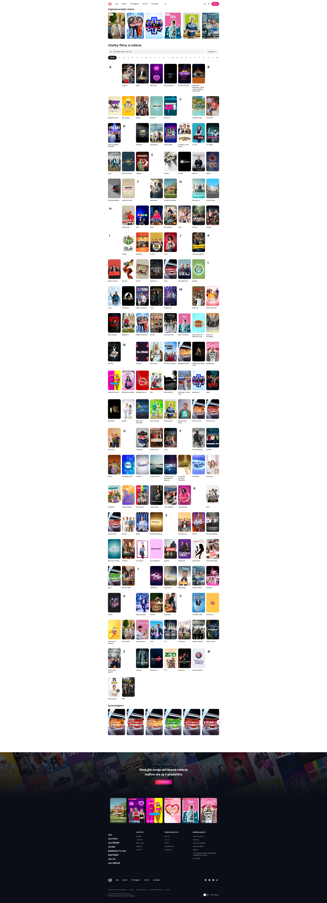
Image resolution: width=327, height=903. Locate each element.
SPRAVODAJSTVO (171, 832)
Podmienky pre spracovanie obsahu (117, 889)
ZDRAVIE (139, 846)
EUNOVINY (168, 850)
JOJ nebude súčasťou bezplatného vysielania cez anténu (204, 854)
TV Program (134, 4)
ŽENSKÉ (138, 836)
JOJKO (111, 846)
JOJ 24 (144, 4)
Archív (124, 4)
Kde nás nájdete (198, 846)
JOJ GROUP (114, 863)
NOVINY (167, 836)
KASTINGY (113, 854)
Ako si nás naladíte (199, 843)
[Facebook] (206, 880)
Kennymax (118, 896)
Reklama (196, 840)
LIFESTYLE (139, 832)
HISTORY (139, 850)
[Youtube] (213, 880)
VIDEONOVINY (169, 846)
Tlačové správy (198, 836)
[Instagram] (209, 880)
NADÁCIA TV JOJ (117, 850)
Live (116, 4)
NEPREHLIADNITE (199, 832)
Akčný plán (196, 858)
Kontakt (168, 889)
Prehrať (161, 782)
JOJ (110, 834)
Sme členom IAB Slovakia (156, 889)
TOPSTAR (139, 840)
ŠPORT (167, 843)
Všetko (112, 57)
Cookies (131, 889)
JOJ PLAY (113, 838)
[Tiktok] (217, 880)
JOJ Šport (154, 4)
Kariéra (195, 850)
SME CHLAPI (140, 843)
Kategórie (211, 52)
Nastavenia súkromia (141, 889)
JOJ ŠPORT (114, 842)
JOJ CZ (111, 859)
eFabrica (132, 896)
